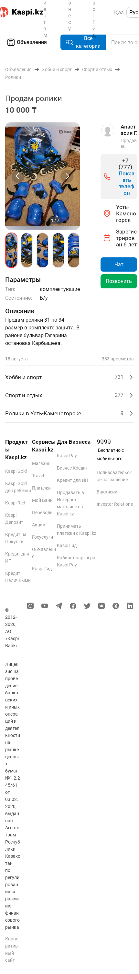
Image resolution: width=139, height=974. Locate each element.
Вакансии (107, 491)
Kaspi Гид (42, 568)
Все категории (88, 42)
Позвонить (119, 281)
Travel (38, 475)
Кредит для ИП (72, 480)
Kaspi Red (15, 502)
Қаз (119, 12)
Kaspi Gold (16, 471)
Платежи (41, 488)
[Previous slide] (18, 176)
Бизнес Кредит (72, 468)
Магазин (41, 463)
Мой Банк (42, 500)
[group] (42, 176)
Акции (38, 524)
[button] (11, 250)
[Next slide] (66, 176)
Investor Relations (115, 504)
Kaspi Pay (67, 455)
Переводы (43, 512)
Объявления (32, 42)
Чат (118, 264)
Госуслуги (42, 537)
